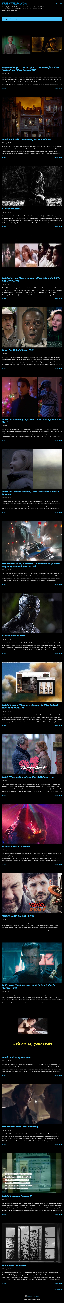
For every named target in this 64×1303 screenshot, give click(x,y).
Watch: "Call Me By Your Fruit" (17, 1057)
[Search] (57, 3)
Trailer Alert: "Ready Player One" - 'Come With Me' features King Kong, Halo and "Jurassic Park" (31, 565)
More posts (58, 1290)
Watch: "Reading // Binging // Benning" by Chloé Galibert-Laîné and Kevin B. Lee (30, 706)
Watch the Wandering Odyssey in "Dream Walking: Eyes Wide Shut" (32, 421)
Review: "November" (12, 208)
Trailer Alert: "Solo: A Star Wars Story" (20, 1126)
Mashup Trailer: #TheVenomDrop (18, 915)
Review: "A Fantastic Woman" (16, 846)
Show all (58, 19)
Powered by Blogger (33, 1296)
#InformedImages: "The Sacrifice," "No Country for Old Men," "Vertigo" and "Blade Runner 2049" (32, 68)
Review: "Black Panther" (14, 635)
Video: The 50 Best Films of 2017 (17, 350)
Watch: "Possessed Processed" (17, 1196)
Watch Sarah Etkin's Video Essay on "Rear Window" (27, 139)
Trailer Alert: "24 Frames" (14, 1265)
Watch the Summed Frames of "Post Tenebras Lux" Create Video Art (30, 493)
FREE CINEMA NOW (14, 3)
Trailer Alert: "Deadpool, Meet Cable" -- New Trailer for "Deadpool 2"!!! (29, 986)
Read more (58, 88)
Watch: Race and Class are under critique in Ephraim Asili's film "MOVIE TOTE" (31, 279)
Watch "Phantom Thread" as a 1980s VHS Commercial (28, 777)
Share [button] (4, 88)
